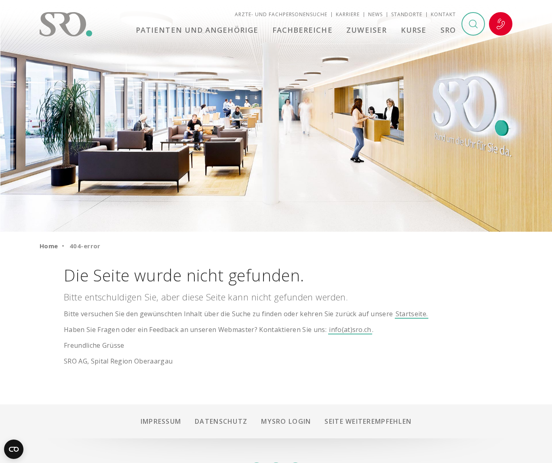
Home (49, 246)
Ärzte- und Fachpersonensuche (281, 14)
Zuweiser (366, 30)
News (375, 14)
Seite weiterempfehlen (367, 421)
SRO (448, 30)
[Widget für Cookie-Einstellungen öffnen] (13, 449)
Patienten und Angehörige (197, 30)
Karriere (348, 14)
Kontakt (443, 14)
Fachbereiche (302, 30)
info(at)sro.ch (350, 329)
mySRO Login (286, 421)
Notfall (500, 24)
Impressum (161, 421)
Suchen (473, 24)
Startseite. (412, 313)
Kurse (413, 30)
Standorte (407, 14)
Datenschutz (221, 421)
